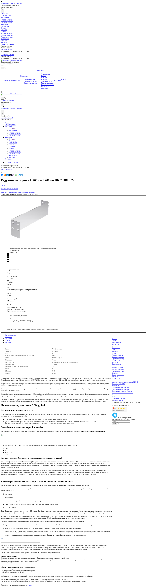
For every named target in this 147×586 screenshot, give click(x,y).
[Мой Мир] (7, 175)
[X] (10, 175)
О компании (116, 348)
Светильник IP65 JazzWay (120, 387)
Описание (8, 337)
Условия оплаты (117, 355)
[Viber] (13, 175)
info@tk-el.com (7, 49)
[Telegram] (21, 175)
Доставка (8, 342)
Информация (116, 364)
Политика (115, 376)
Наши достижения (118, 375)
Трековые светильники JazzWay (122, 393)
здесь (30, 585)
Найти (114, 423)
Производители (117, 342)
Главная (114, 339)
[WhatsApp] (16, 175)
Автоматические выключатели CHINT (125, 382)
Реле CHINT (116, 385)
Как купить (13, 130)
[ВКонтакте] (2, 175)
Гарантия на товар (118, 358)
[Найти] (2, 11)
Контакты (115, 362)
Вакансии (115, 373)
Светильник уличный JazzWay (122, 391)
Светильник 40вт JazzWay (121, 389)
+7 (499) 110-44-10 (7, 44)
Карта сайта (116, 360)
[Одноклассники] (5, 175)
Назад (13, 128)
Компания (12, 141)
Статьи (114, 349)
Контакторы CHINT (118, 384)
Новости (115, 351)
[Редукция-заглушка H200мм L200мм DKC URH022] (33, 219)
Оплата (7, 340)
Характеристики (10, 335)
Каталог (114, 340)
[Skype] (19, 175)
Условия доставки (118, 357)
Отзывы (114, 353)
